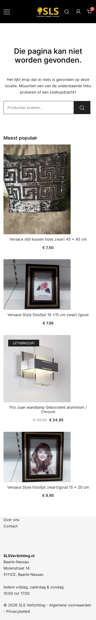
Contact (10, 526)
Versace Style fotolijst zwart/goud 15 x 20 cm (48, 487)
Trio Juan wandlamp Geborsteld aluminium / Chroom (48, 409)
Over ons (11, 519)
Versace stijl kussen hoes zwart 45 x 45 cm (48, 239)
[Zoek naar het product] (82, 107)
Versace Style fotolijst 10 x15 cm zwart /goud (48, 314)
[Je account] (78, 12)
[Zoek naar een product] (67, 11)
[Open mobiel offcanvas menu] (6, 11)
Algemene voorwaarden (70, 605)
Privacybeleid (18, 611)
